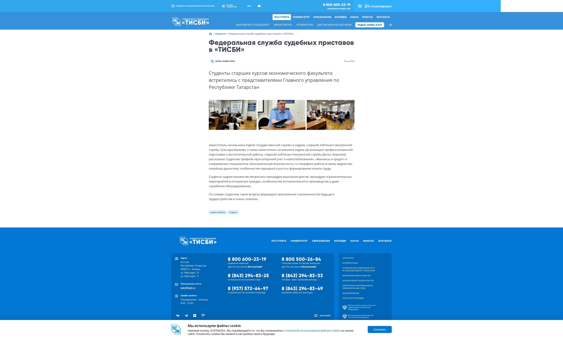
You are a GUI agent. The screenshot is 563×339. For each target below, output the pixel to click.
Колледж (341, 17)
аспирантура (304, 24)
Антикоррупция (350, 263)
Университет (301, 17)
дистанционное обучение (335, 24)
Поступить (281, 17)
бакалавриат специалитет (252, 24)
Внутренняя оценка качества (356, 275)
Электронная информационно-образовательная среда (357, 286)
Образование (322, 17)
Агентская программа (353, 298)
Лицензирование (350, 293)
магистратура (283, 24)
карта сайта (325, 315)
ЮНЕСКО (367, 17)
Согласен (380, 329)
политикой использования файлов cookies (313, 330)
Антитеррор (348, 258)
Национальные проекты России (358, 280)
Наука (354, 17)
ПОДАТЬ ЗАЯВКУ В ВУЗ (370, 24)
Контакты (383, 17)
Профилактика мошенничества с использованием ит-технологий (358, 269)
